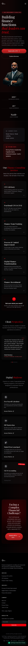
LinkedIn (7, 639)
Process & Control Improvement (9, 587)
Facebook (14, 639)
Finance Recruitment (6, 592)
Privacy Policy (5, 604)
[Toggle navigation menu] (25, 4)
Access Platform (8, 410)
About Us (4, 599)
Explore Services (14, 56)
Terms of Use (5, 606)
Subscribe (14, 624)
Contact (3, 602)
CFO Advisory (5, 577)
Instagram (22, 639)
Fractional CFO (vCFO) (7, 575)
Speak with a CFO (13, 51)
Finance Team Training (7, 579)
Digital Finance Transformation (9, 589)
